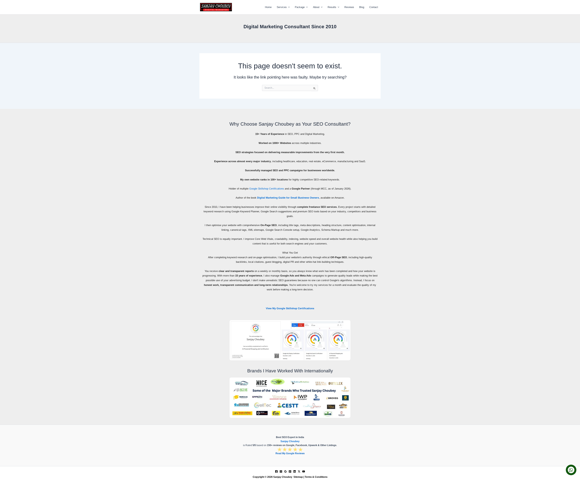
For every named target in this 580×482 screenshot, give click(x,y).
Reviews (349, 7)
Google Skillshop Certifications (266, 188)
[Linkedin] (294, 471)
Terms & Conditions (316, 477)
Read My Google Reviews (290, 453)
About (316, 7)
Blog (361, 7)
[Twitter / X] (299, 471)
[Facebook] (276, 471)
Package (300, 7)
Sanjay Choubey (290, 441)
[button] (288, 7)
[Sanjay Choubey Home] (216, 7)
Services (282, 7)
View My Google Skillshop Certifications (290, 308)
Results (332, 7)
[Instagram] (281, 471)
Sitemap (298, 477)
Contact (373, 7)
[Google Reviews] (285, 471)
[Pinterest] (290, 471)
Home (268, 7)
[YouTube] (303, 471)
